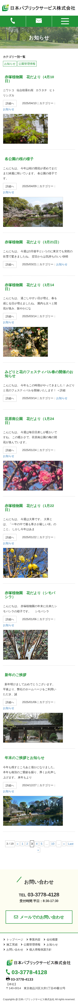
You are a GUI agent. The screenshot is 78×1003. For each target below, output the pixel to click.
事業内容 (34, 939)
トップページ (14, 939)
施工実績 (12, 944)
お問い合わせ (14, 949)
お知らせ (9, 63)
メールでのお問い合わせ (42, 917)
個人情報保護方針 (40, 949)
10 (52, 843)
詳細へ (10, 103)
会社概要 (52, 939)
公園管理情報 (27, 63)
